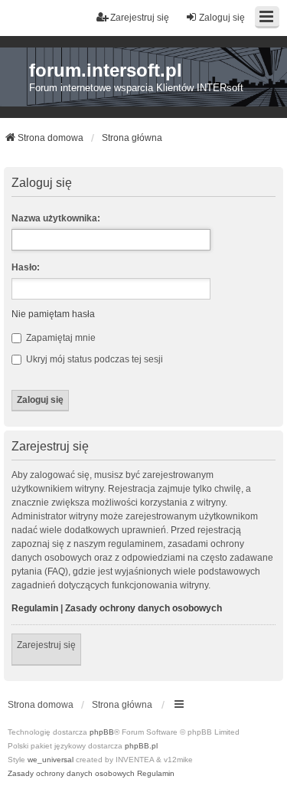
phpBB (102, 732)
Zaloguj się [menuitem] (222, 17)
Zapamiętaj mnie (60, 337)
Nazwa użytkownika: (55, 218)
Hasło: (25, 267)
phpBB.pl (141, 746)
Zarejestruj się (46, 645)
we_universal (50, 759)
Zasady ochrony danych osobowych (143, 608)
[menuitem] (71, 774)
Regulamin (34, 608)
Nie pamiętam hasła (53, 314)
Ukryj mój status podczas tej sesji (93, 359)
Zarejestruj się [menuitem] (139, 17)
